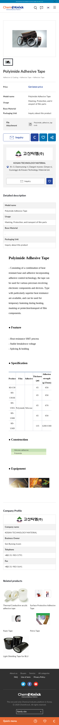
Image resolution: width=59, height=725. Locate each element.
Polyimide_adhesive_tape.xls (43, 124)
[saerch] (35, 7)
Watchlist (45, 721)
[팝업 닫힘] (54, 1)
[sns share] (52, 137)
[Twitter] (23, 684)
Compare (54, 721)
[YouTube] (36, 684)
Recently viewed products (35, 721)
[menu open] (54, 7)
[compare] (35, 137)
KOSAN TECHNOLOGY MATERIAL (29, 163)
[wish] (43, 137)
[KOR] (48, 8)
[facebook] (29, 684)
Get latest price (35, 87)
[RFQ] (41, 7)
